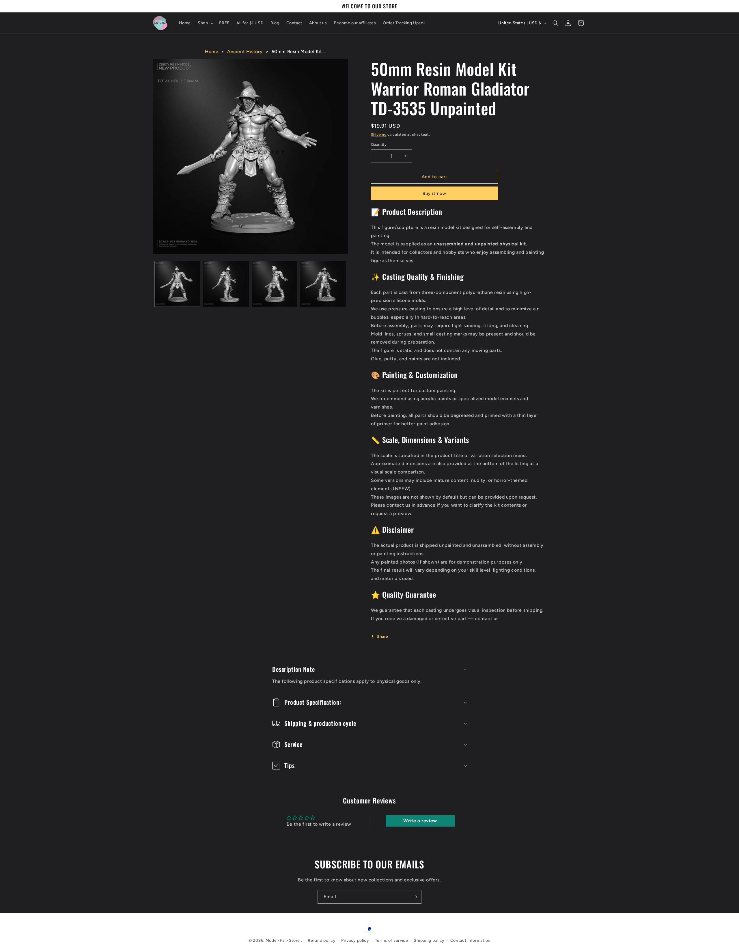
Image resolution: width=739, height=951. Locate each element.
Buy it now (434, 193)
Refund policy (321, 940)
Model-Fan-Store (283, 940)
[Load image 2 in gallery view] (226, 284)
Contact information (470, 940)
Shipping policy (429, 940)
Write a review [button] (420, 820)
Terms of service (391, 940)
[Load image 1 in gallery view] (177, 284)
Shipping (379, 135)
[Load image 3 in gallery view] (274, 284)
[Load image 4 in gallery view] (323, 284)
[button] (205, 23)
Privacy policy (355, 940)
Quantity (379, 144)
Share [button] (382, 636)
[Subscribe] (414, 897)
